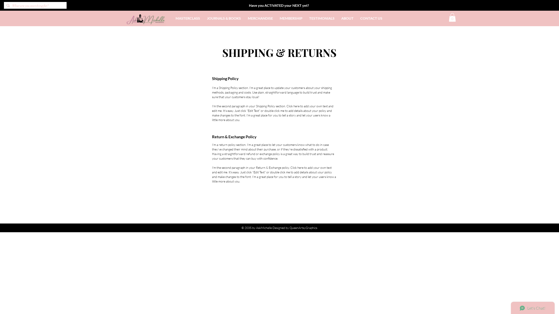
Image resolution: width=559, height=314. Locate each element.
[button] (452, 17)
